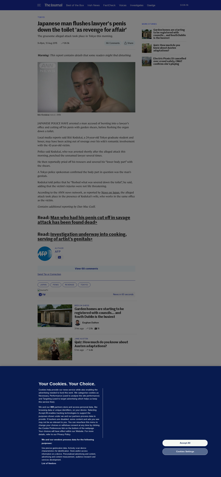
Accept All (185, 443)
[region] (110, 421)
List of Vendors (49, 463)
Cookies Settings (185, 451)
